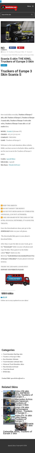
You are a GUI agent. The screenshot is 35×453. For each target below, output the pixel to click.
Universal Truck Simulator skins (13, 364)
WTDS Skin (6, 372)
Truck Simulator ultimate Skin (13, 362)
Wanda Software (14, 165)
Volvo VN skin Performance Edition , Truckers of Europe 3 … (23, 410)
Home (4, 52)
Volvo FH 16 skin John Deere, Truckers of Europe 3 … (23, 418)
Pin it (21, 47)
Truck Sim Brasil (8, 369)
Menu (29, 6)
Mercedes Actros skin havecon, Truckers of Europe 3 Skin (23, 402)
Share (13, 47)
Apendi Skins (10, 159)
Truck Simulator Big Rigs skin (12, 354)
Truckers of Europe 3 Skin (16, 52)
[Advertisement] (17, 94)
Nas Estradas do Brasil (10, 367)
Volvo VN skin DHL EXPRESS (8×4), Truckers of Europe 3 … (24, 394)
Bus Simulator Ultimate (10, 359)
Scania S (29, 52)
